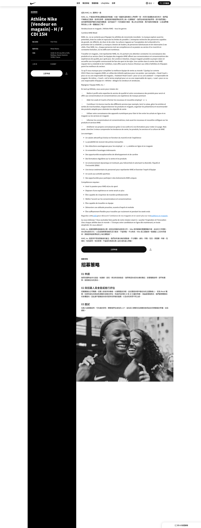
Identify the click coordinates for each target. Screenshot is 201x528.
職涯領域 (85, 3)
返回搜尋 (34, 11)
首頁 (78, 3)
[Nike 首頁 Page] (42, 3)
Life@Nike (105, 3)
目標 (113, 3)
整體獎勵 (95, 3)
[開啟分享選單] (66, 73)
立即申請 (46, 73)
